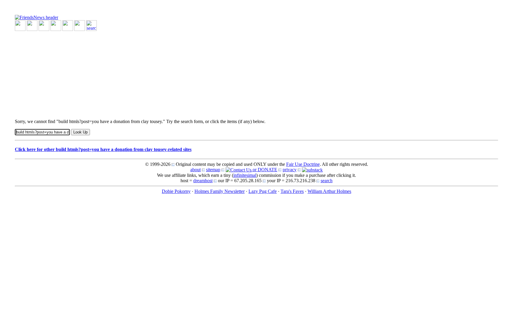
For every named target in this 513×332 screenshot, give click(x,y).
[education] (55, 25)
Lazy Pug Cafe (262, 191)
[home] (36, 17)
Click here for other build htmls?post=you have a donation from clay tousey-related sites (103, 149)
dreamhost (203, 180)
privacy (290, 169)
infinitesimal (244, 175)
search (326, 180)
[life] (79, 25)
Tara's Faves (292, 191)
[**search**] (91, 25)
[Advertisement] (193, 72)
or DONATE (264, 169)
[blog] (32, 25)
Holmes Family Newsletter (219, 191)
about (195, 169)
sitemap (213, 169)
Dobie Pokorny (176, 191)
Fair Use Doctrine (303, 164)
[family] (67, 25)
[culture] (44, 25)
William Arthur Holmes (329, 191)
